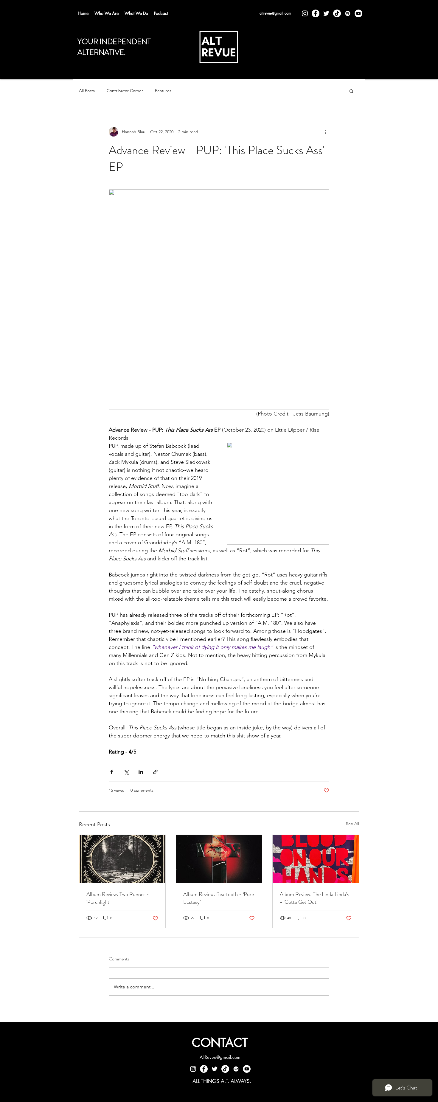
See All (352, 823)
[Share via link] (155, 772)
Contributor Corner (125, 90)
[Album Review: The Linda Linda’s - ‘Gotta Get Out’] (316, 859)
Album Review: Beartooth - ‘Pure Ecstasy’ (218, 898)
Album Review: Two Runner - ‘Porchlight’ (117, 898)
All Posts (87, 90)
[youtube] (358, 13)
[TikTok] (337, 13)
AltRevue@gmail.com (220, 1057)
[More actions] (325, 131)
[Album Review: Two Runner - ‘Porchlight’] (122, 859)
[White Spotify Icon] (348, 13)
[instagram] (305, 13)
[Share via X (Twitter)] (126, 772)
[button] (351, 91)
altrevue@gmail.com (275, 13)
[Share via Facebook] (111, 772)
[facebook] (315, 13)
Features (163, 90)
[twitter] (326, 13)
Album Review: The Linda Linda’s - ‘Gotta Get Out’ (314, 898)
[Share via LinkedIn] (141, 772)
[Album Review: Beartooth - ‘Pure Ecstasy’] (219, 859)
